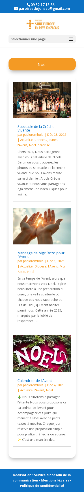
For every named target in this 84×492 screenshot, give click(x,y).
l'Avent (22, 145)
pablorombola (33, 134)
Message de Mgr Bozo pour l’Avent (41, 254)
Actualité (26, 140)
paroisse (44, 145)
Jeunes (52, 140)
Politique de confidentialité (42, 486)
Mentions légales (55, 480)
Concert (40, 140)
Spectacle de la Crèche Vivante (35, 128)
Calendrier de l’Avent (34, 380)
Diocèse (40, 266)
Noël (32, 145)
